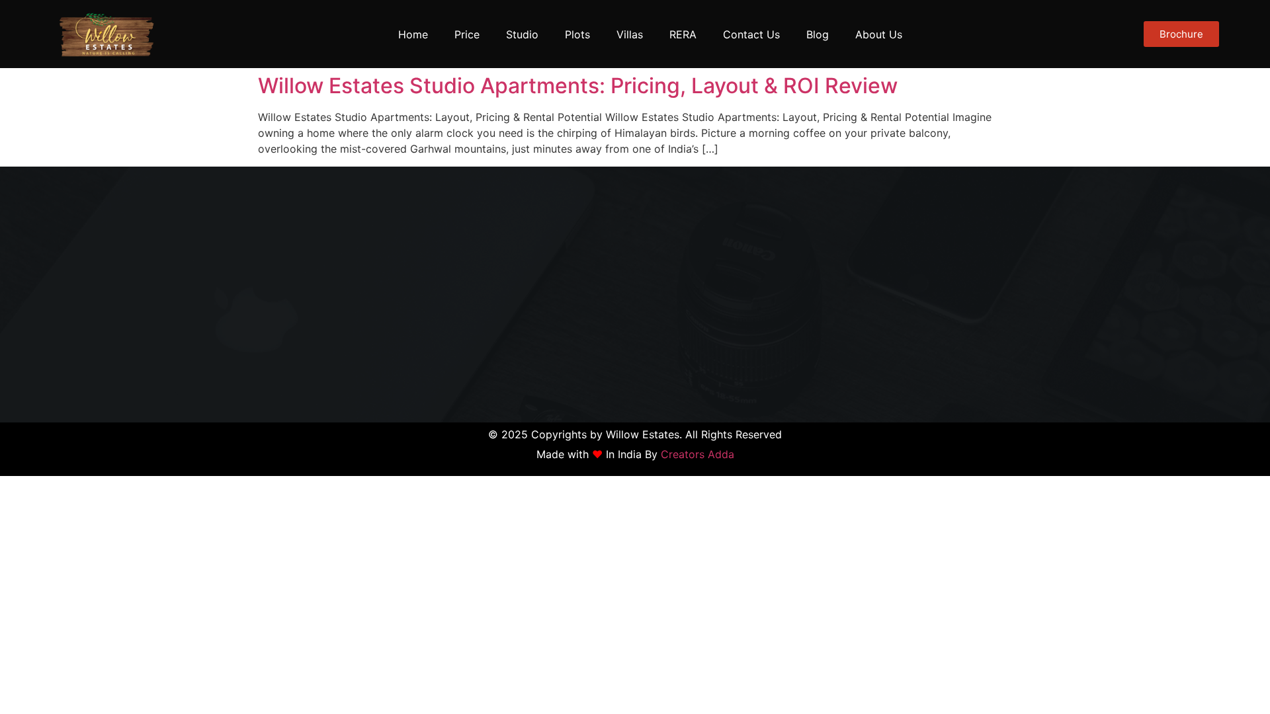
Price (467, 34)
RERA (683, 34)
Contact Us (751, 34)
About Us (878, 34)
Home (413, 34)
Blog (817, 34)
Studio (522, 34)
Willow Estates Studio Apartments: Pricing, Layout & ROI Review (578, 86)
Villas (629, 34)
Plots (577, 34)
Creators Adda (697, 454)
